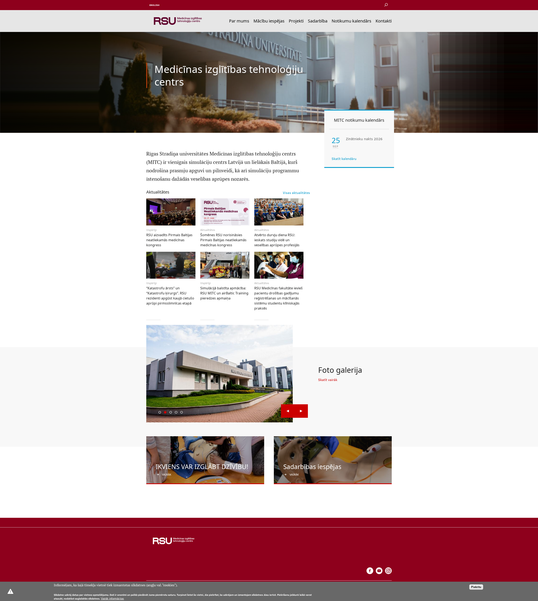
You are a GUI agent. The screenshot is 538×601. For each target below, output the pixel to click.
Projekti (296, 21)
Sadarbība (317, 21)
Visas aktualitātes (296, 192)
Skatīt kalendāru (344, 158)
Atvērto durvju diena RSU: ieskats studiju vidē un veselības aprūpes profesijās (276, 240)
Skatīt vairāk (327, 379)
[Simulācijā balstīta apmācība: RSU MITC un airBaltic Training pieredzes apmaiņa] (224, 267)
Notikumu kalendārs (351, 21)
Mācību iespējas (269, 21)
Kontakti (384, 21)
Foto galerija (340, 370)
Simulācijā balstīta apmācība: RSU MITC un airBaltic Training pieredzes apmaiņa (224, 293)
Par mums (239, 21)
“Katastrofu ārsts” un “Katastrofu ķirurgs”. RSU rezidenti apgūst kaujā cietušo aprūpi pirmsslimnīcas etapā (170, 296)
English (154, 5)
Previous (287, 411)
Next (301, 411)
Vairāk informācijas (112, 598)
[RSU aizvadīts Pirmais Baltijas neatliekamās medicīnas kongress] (170, 213)
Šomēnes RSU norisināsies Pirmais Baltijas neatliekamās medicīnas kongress (223, 240)
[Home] (177, 21)
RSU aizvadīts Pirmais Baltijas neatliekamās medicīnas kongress (169, 240)
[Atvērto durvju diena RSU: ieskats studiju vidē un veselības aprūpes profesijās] (278, 213)
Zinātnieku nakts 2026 (364, 139)
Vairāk (166, 474)
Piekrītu (476, 587)
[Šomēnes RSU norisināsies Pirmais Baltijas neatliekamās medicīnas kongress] (224, 213)
